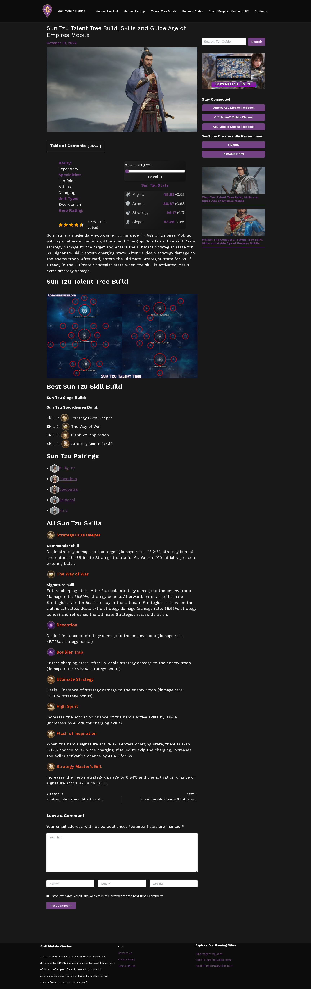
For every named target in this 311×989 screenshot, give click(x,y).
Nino (63, 510)
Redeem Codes (192, 11)
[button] (266, 11)
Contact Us (125, 953)
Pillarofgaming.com (208, 954)
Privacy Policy (126, 959)
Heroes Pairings (134, 11)
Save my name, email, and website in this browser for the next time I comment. (107, 896)
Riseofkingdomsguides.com (214, 965)
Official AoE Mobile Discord (233, 117)
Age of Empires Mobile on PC (229, 11)
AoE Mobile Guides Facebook (233, 126)
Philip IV (67, 468)
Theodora (68, 479)
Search (256, 42)
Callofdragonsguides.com (213, 959)
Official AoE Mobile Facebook (233, 107)
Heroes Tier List (107, 11)
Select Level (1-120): (138, 165)
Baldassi (67, 500)
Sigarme (234, 144)
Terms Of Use (127, 966)
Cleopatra (68, 489)
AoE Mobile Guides (71, 11)
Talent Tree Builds (164, 11)
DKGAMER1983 (233, 154)
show (94, 146)
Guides (259, 11)
